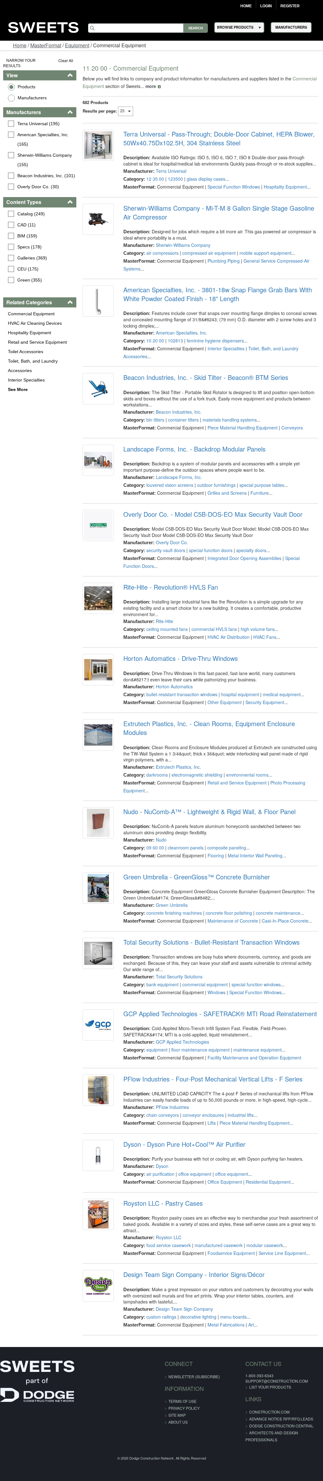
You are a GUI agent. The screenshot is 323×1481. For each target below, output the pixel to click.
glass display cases (206, 179)
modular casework (264, 1245)
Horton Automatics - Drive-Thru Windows (180, 658)
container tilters (183, 420)
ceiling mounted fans (167, 629)
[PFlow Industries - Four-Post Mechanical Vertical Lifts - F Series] (98, 1090)
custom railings (161, 1317)
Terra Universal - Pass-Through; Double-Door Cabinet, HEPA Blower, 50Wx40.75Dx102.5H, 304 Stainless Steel (219, 138)
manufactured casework (219, 1245)
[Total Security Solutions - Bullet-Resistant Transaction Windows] (98, 953)
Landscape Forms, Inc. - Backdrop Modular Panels (194, 449)
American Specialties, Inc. (181, 332)
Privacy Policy (184, 1408)
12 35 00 (155, 179)
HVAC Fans (264, 637)
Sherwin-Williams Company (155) (45, 160)
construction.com (269, 1411)
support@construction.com (276, 1381)
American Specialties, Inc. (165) (43, 139)
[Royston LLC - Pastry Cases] (98, 1214)
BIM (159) (27, 235)
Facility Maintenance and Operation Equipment (254, 1057)
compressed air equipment (209, 253)
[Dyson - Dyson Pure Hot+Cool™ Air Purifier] (98, 1155)
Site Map (177, 1415)
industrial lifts (241, 1115)
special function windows (256, 984)
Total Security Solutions (179, 976)
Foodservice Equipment (231, 1253)
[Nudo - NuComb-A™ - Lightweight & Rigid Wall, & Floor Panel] (98, 822)
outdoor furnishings (216, 485)
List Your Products (270, 1387)
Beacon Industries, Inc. (179, 412)
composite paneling (226, 847)
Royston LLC (168, 1237)
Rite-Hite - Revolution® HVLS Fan (170, 587)
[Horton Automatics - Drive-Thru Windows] (98, 669)
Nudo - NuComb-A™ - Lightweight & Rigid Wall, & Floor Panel (209, 811)
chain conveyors (162, 1115)
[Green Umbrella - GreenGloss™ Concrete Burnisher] (98, 888)
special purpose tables (261, 485)
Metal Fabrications (226, 1324)
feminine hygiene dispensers (215, 340)
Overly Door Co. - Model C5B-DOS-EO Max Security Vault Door (212, 514)
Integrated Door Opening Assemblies (244, 558)
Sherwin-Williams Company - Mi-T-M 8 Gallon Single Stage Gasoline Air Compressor (218, 212)
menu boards (233, 1317)
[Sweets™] (43, 26)
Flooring (216, 855)
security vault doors (165, 550)
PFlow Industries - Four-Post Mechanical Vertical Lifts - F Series (212, 1079)
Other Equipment (225, 702)
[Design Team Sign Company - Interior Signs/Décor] (98, 1285)
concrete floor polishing (229, 913)
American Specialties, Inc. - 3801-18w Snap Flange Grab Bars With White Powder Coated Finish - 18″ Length (217, 294)
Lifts (212, 1123)
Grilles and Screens (227, 493)
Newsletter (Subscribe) (194, 1376)
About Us (178, 1422)
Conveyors (292, 427)
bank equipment (162, 984)
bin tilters (155, 420)
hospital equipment (240, 694)
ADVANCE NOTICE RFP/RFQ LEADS (281, 1418)
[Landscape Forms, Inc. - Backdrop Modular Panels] (98, 460)
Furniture (259, 493)
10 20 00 (155, 340)
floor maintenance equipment (200, 1050)
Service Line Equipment (282, 1253)
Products (26, 86)
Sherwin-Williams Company (183, 245)
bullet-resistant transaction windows (181, 694)
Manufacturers (32, 97)
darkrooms (157, 775)
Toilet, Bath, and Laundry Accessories (33, 366)
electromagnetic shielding (197, 775)
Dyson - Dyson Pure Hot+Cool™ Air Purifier (184, 1144)
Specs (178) (29, 246)
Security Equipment (264, 702)
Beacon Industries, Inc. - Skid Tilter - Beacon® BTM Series (205, 377)
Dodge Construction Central (281, 1425)
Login (266, 6)
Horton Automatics (174, 686)
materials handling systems (230, 420)
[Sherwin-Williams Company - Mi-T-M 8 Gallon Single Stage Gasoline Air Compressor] (98, 219)
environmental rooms (247, 775)
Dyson (162, 1166)
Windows (217, 992)
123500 (175, 179)
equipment (156, 1050)
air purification (160, 1174)
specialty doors (251, 550)
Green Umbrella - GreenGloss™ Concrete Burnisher (196, 876)
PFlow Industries (172, 1107)
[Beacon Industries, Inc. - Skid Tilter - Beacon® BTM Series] (98, 388)
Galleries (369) (32, 257)
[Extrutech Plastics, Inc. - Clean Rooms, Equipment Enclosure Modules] (98, 734)
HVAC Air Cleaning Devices (35, 323)
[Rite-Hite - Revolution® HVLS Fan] (98, 598)
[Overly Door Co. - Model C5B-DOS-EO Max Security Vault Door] (98, 525)
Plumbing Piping (224, 261)
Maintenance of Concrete (233, 921)
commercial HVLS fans (214, 629)
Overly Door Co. (172, 542)
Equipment (77, 45)
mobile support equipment (265, 253)
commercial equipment (205, 984)
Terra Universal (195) (38, 123)
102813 (175, 340)
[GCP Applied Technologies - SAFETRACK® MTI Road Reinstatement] (98, 1025)
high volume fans (258, 629)
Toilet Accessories (25, 351)
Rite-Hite (164, 621)
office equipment (194, 1174)
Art (251, 1324)
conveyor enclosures (203, 1115)
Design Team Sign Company (184, 1309)
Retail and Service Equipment (37, 342)
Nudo (161, 840)
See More (18, 389)
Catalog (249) (31, 213)
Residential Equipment (268, 1182)
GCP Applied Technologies (182, 1042)
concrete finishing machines (174, 913)
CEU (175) (27, 268)
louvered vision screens (169, 485)
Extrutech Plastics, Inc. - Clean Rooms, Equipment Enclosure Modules (209, 728)
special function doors (210, 550)
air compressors (162, 253)
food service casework (168, 1245)
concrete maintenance (278, 913)
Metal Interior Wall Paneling (255, 855)
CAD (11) (26, 224)
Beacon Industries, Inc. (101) (46, 175)
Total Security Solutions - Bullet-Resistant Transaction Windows (211, 942)
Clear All (65, 60)
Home (246, 6)
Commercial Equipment (31, 313)
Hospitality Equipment (29, 332)
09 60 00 (155, 847)
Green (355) (29, 280)
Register (290, 6)
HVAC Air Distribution (229, 637)
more (150, 86)
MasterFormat (45, 45)
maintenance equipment (257, 1050)
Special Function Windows (234, 187)
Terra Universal (171, 171)
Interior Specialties (26, 379)
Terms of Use (182, 1401)
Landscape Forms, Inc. (179, 477)
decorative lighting (198, 1317)
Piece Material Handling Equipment (243, 427)
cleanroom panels (185, 847)
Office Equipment (225, 1182)
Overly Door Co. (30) (38, 186)
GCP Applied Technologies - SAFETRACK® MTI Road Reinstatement (220, 1013)
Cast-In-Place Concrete (285, 921)
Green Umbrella (172, 905)
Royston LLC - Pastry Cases (163, 1203)
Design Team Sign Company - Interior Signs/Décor (194, 1274)
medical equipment (282, 694)
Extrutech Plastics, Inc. (178, 767)
